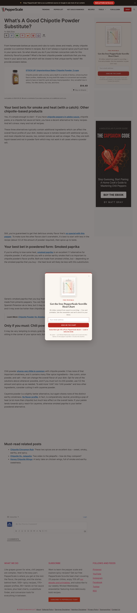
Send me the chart (68, 325)
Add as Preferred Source (104, 3)
